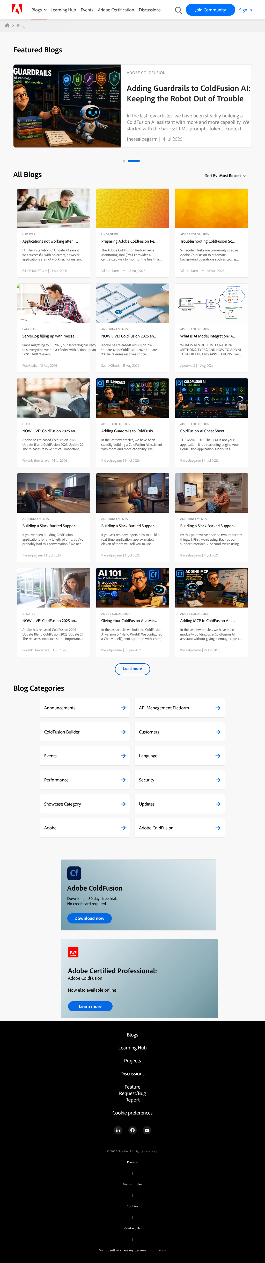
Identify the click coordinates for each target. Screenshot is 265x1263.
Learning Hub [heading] (132, 1047)
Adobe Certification (116, 10)
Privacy (132, 1162)
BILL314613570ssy (35, 270)
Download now (90, 918)
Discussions (149, 10)
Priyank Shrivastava (36, 460)
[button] (85, 708)
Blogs (37, 10)
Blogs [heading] (132, 1034)
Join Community (210, 10)
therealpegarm (142, 139)
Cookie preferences (132, 1112)
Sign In (245, 10)
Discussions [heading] (132, 1073)
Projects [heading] (132, 1060)
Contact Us (132, 1228)
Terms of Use (132, 1184)
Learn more (90, 1006)
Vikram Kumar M (113, 270)
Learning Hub (63, 10)
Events (87, 10)
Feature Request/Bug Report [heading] (132, 1093)
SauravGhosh (110, 365)
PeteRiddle (30, 365)
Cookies (132, 1206)
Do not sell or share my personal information (132, 1250)
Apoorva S (187, 365)
